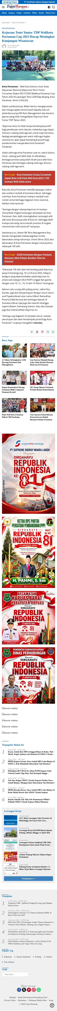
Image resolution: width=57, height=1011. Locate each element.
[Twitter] (24, 990)
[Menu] (4, 7)
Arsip (51, 1000)
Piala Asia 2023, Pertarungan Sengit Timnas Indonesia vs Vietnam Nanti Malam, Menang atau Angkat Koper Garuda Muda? (31, 923)
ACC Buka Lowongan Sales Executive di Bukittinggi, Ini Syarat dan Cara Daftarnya (35, 819)
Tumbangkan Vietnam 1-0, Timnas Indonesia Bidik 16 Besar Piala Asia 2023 (30, 914)
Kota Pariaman (8, 28)
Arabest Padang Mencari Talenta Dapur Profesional (35, 856)
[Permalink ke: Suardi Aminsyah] (4, 46)
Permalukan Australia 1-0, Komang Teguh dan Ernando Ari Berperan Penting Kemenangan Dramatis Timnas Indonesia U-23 (30, 933)
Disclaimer (22, 1000)
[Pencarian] (53, 7)
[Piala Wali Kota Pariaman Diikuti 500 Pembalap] (14, 405)
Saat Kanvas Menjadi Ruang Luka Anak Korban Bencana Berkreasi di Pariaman (41, 362)
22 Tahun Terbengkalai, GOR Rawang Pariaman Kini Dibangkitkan (14, 362)
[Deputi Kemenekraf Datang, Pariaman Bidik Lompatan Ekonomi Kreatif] (14, 378)
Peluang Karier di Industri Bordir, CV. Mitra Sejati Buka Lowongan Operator (35, 868)
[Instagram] (34, 990)
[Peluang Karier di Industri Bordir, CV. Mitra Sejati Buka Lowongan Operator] (10, 869)
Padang (38, 957)
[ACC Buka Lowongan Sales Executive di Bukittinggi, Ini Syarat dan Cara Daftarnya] (10, 820)
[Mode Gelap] (49, 7)
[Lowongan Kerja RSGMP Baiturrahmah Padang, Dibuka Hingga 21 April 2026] (10, 832)
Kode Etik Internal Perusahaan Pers (32, 997)
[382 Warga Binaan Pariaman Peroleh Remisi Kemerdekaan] (42, 378)
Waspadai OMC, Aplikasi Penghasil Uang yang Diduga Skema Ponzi (30, 904)
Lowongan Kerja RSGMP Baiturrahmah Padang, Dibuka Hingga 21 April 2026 (35, 831)
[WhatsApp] (39, 990)
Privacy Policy (10, 1000)
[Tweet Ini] (37, 332)
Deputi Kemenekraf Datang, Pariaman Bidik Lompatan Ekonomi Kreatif (13, 389)
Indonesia (8, 957)
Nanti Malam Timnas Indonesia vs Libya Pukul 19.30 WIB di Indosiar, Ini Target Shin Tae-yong (29, 942)
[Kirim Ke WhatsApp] (53, 332)
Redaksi (13, 997)
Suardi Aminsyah (13, 45)
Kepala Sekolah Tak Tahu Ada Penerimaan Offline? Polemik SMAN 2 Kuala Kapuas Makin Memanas (29, 801)
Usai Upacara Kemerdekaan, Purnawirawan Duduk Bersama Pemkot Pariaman (41, 417)
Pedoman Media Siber (38, 1000)
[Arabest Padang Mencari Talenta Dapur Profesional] (10, 857)
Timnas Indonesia (23, 957)
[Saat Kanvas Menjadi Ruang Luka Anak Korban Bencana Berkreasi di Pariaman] (42, 350)
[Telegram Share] (48, 332)
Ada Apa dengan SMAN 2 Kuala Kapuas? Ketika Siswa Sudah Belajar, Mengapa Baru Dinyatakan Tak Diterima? (31, 781)
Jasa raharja (9, 962)
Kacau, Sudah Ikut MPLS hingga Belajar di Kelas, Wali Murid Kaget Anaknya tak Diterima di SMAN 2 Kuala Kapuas (30, 753)
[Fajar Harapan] (17, 7)
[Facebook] (19, 990)
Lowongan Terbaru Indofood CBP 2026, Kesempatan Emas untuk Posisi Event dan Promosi (35, 844)
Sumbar (49, 957)
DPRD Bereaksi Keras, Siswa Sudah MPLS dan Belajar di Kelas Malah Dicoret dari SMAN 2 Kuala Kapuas (31, 791)
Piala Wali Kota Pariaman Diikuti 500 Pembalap (12, 416)
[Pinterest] (29, 990)
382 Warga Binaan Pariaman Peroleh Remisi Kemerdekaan (42, 388)
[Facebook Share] (32, 332)
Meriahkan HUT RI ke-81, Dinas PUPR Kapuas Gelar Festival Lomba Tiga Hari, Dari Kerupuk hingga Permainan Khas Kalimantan (30, 772)
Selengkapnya (27, 879)
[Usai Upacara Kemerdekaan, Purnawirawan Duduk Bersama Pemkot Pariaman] (42, 405)
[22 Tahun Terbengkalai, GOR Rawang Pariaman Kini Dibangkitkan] (14, 350)
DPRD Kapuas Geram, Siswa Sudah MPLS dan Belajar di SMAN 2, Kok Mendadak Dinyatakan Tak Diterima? (31, 762)
